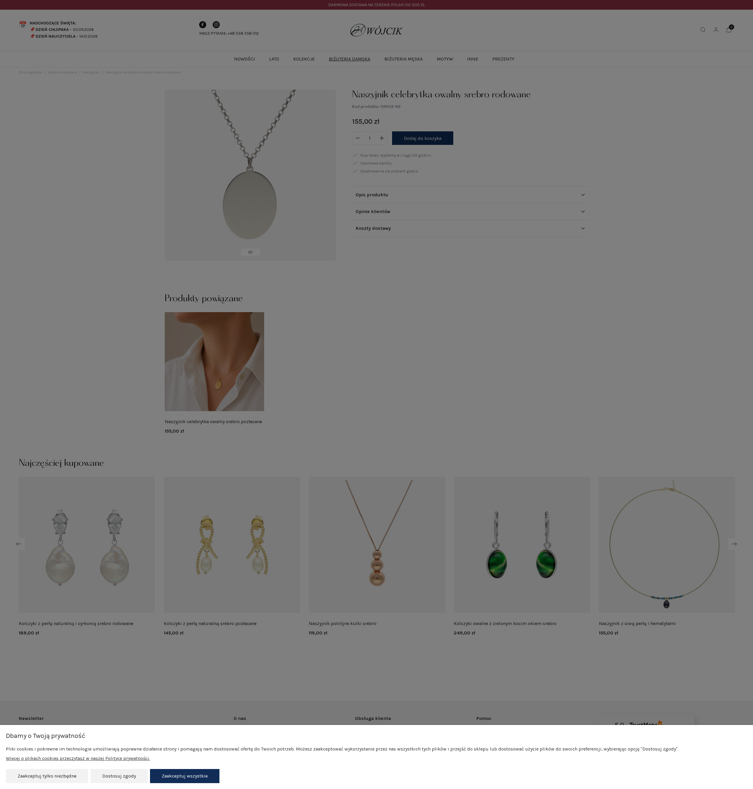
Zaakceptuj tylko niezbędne (47, 776)
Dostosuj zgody (119, 776)
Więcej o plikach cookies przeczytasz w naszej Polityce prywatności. (78, 758)
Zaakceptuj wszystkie (185, 776)
